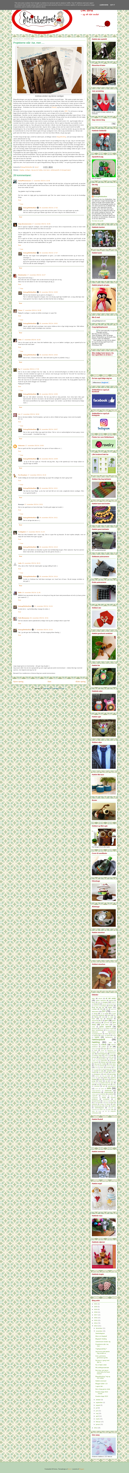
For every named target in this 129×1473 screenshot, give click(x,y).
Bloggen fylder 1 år (101, 1383)
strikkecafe (108, 1090)
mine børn (46, 170)
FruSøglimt (22, 532)
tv (102, 1102)
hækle (97, 1037)
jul (110, 1047)
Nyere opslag (18, 682)
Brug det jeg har (98, 1007)
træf (99, 1102)
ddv (107, 1009)
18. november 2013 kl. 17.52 (48, 207)
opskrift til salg (98, 1071)
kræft (111, 1055)
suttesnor (104, 1095)
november (99, 1331)
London (111, 1059)
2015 (96, 1320)
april (97, 1416)
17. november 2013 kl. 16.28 (32, 310)
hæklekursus (109, 1037)
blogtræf (96, 1004)
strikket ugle (95, 1094)
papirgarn (113, 1072)
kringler (106, 1055)
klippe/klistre (110, 1050)
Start (49, 682)
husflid (114, 1035)
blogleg (21, 170)
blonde (110, 1004)
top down (113, 1101)
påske (105, 1077)
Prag (103, 1076)
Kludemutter (22, 275)
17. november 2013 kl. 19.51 (33, 504)
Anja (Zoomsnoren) (24, 224)
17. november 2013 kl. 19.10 (37, 475)
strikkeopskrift (55, 170)
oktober (98, 1399)
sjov (98, 1084)
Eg (19, 369)
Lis (19, 414)
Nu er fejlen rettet (101, 1365)
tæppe (106, 1102)
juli (97, 1408)
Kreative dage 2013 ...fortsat (101, 1392)
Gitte (19, 339)
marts (98, 1419)
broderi (111, 1005)
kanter (102, 1050)
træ (95, 1102)
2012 (96, 1428)
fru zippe (110, 1017)
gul (107, 1030)
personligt (112, 1074)
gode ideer (105, 1024)
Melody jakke (105, 1062)
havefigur (113, 1033)
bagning (111, 1000)
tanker (104, 1097)
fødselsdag (95, 1020)
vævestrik (110, 1107)
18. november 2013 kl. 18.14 (48, 576)
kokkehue (102, 1052)
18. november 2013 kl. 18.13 (48, 547)
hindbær (102, 1035)
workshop (94, 1109)
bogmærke (96, 1005)
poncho (97, 1076)
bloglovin (113, 1002)
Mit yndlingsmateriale (102, 1367)
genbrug (98, 1022)
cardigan (27, 170)
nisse (101, 1067)
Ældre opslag (80, 682)
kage (99, 1048)
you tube (110, 1109)
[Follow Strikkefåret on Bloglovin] (100, 383)
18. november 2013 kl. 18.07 (48, 429)
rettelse (106, 1079)
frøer (93, 1018)
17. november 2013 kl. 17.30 (30, 369)
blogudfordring (61, 137)
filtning (96, 1017)
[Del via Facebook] (50, 167)
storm (96, 1088)
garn (106, 1020)
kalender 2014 (112, 1048)
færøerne (110, 1018)
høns (110, 1042)
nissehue (108, 1067)
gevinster (106, 1022)
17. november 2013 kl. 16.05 (41, 224)
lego (106, 1057)
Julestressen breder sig (102, 1341)
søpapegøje (95, 1097)
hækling (96, 1042)
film (115, 1015)
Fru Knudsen (22, 475)
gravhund (94, 1028)
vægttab (113, 1106)
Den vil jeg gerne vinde (102, 1389)
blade (99, 1002)
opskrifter (109, 1071)
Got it (112, 5)
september (99, 1402)
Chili (101, 1009)
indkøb (103, 1045)
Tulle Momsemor (23, 618)
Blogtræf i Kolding (101, 1339)
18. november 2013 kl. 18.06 (48, 394)
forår (103, 1017)
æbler (93, 1111)
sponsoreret (112, 1086)
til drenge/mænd (65, 170)
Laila (19, 563)
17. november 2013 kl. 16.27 (36, 275)
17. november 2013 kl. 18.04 (30, 414)
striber (102, 1088)
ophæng (114, 1069)
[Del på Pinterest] (52, 167)
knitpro (94, 1052)
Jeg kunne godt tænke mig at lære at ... (102, 1352)
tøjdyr (112, 1102)
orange (94, 1072)
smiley (114, 1084)
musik (95, 1065)
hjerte (108, 1035)
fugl (101, 1018)
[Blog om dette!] (46, 167)
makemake (104, 1060)
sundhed (110, 1094)
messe (113, 1062)
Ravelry (54, 107)
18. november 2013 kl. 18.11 (48, 488)
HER (66, 111)
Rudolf (100, 1081)
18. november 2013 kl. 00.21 (31, 563)
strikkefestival (96, 1092)
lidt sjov (111, 1057)
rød (106, 1081)
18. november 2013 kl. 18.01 (48, 323)
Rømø (112, 1081)
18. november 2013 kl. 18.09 (48, 459)
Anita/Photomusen (24, 180)
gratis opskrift (105, 1027)
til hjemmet (105, 1101)
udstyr (108, 1104)
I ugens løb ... (99, 1386)
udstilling (102, 1104)
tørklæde (94, 1104)
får (101, 1020)
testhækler (106, 1099)
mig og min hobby (36, 170)
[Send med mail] (44, 167)
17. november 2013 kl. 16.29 (31, 339)
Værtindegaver (100, 1333)
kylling (101, 1057)
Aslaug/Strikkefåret (29, 207)
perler (105, 1074)
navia (96, 1067)
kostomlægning (102, 1054)
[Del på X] (48, 167)
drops (96, 1013)
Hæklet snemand (100, 1381)
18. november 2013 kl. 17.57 (48, 253)
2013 (96, 1326)
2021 (96, 1304)
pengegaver (97, 1074)
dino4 (69, 1469)
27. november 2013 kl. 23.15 (43, 629)
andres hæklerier (101, 1000)
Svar (19, 200)
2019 (96, 1309)
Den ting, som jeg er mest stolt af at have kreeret (102, 1372)
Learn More (104, 5)
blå (115, 1004)
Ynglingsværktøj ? (101, 1349)
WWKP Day (102, 1109)
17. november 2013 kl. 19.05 (34, 445)
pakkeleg (101, 1072)
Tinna (20, 310)
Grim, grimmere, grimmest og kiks (101, 1356)
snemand (96, 1086)
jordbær (103, 1046)
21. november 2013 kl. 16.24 (43, 606)
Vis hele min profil (97, 221)
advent (100, 998)
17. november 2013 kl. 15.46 (41, 180)
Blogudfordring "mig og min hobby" (102, 1377)
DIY (104, 1011)
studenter (103, 1094)
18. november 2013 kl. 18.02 (48, 355)
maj (97, 1413)
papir (107, 1072)
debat (112, 1009)
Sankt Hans (95, 1082)
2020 (96, 1306)
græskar (102, 1028)
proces (93, 1077)
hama (106, 1033)
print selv (110, 1076)
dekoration (95, 1011)
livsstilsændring (101, 1059)
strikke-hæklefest (96, 1090)
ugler (114, 1104)
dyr (101, 1013)
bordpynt (103, 1005)
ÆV (106, 1111)
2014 (96, 1323)
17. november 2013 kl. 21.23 (35, 532)
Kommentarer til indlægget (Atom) (53, 688)
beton (93, 1002)
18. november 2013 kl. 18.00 (48, 292)
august (98, 1405)
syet (112, 1095)
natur (114, 1065)
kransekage (113, 1053)
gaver (114, 1020)
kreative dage (98, 1055)
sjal (93, 1084)
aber (93, 998)
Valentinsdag (98, 1106)
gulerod (112, 1030)
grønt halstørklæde (97, 1030)
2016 (96, 1317)
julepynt (94, 1048)
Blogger (81, 1469)
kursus (94, 1057)
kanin (95, 1050)
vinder (106, 1106)
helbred (96, 1035)
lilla (92, 1059)
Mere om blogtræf (101, 1336)
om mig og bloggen (105, 1069)
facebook (101, 1015)
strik (109, 1088)
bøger (110, 1007)
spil (104, 1086)
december (99, 1328)
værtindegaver (99, 1107)
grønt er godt (110, 1028)
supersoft (94, 1096)
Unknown (21, 445)
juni (97, 1411)
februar (98, 1421)
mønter (108, 1065)
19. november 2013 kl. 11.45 (31, 592)
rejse (100, 1079)
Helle (20, 592)
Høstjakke (95, 1044)
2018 (96, 1312)
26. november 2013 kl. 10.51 (39, 618)
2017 (96, 1315)
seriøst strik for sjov (106, 1083)
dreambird (113, 1011)
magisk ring (95, 1060)
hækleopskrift (98, 1039)
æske (99, 1111)
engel (106, 1013)
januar (98, 1424)
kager (104, 1048)
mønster (101, 1065)
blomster (104, 1004)
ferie (109, 1015)
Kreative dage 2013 (101, 1396)
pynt (99, 1077)
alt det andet (111, 998)
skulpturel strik (106, 1084)
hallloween (95, 1032)
